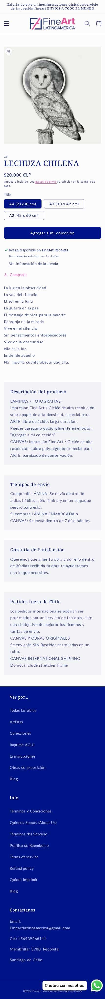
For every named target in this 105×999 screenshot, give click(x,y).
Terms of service (24, 857)
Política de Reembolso (29, 845)
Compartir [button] (18, 274)
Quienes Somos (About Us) (33, 822)
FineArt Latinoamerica (44, 991)
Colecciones (20, 733)
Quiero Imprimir (23, 879)
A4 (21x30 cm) (22, 204)
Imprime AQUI (22, 744)
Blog (14, 779)
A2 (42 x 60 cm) (24, 215)
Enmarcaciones (23, 756)
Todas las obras (23, 710)
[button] (6, 23)
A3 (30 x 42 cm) (64, 204)
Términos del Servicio (28, 834)
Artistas (16, 722)
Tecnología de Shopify (70, 991)
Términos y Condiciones (31, 811)
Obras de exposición (27, 767)
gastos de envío (46, 181)
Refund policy (22, 868)
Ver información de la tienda (33, 263)
